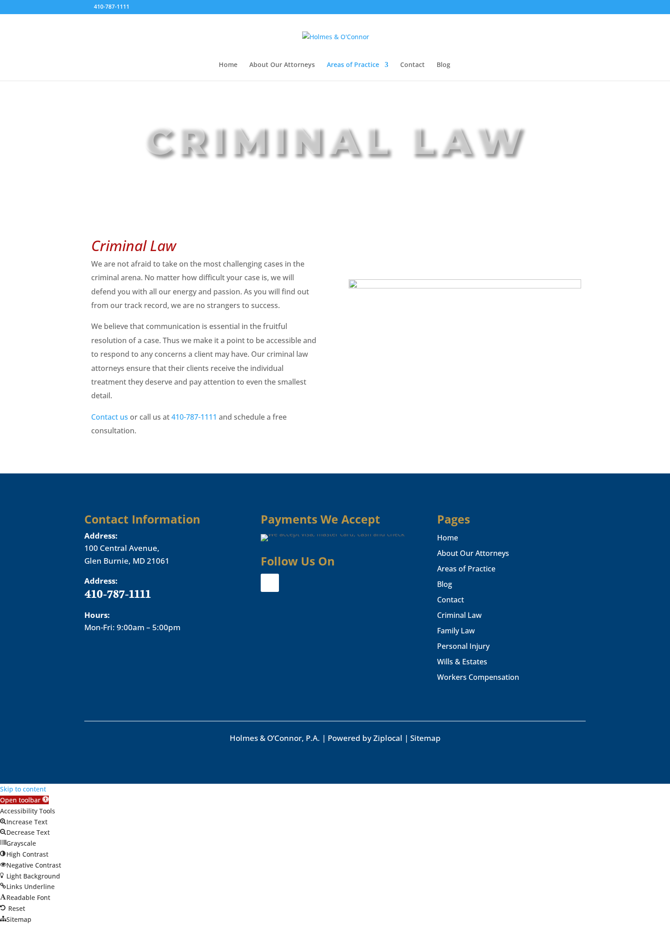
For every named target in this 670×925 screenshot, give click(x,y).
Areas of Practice (353, 65)
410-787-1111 (112, 6)
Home (228, 65)
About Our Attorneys (282, 65)
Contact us (109, 417)
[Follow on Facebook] (270, 583)
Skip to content (23, 789)
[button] (24, 800)
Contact (412, 65)
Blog (443, 65)
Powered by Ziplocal (365, 738)
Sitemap (425, 738)
